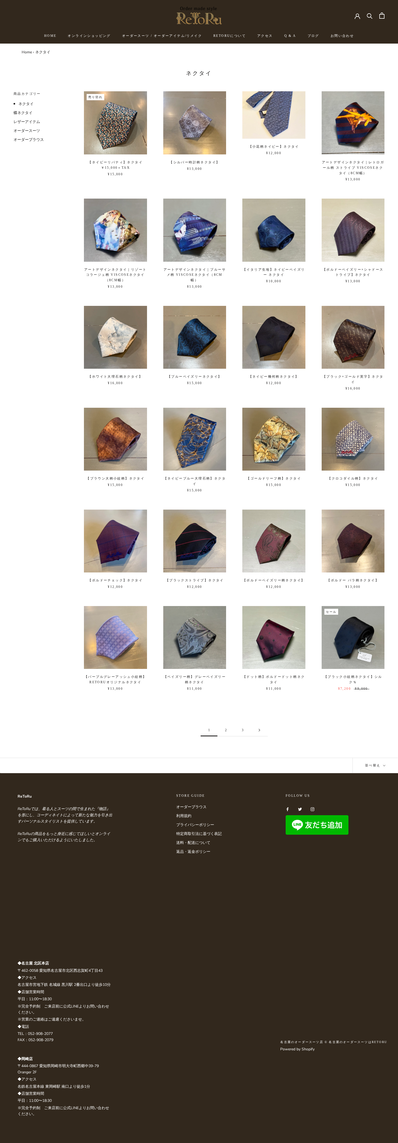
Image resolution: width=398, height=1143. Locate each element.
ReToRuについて (229, 36)
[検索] (370, 15)
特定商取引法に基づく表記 (199, 833)
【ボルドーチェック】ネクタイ (115, 580)
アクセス (265, 36)
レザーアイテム (27, 121)
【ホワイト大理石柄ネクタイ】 (115, 376)
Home (27, 52)
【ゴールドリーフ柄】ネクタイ (273, 478)
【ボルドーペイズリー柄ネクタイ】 (276, 580)
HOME (50, 36)
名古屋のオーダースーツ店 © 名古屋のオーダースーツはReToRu (333, 1042)
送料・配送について (193, 842)
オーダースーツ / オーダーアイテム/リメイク (162, 36)
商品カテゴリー (27, 94)
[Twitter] (300, 809)
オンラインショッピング (89, 36)
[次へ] (259, 730)
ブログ (313, 36)
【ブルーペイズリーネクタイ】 (194, 376)
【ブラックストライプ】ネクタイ (194, 580)
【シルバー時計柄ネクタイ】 (194, 162)
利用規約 (183, 815)
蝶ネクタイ (23, 112)
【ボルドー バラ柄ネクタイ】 (353, 580)
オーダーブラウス (29, 139)
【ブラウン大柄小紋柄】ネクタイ (115, 478)
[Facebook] (287, 809)
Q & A (290, 36)
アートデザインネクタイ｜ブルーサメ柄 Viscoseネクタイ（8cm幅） (195, 275)
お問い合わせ (342, 36)
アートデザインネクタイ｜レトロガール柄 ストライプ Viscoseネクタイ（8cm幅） (353, 167)
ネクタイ (26, 103)
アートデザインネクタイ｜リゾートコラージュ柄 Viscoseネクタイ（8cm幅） (115, 275)
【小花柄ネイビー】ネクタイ (274, 146)
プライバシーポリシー (195, 824)
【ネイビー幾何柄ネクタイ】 (274, 376)
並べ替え (373, 765)
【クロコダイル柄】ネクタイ (353, 478)
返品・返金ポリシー (193, 851)
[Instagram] (312, 809)
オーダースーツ (27, 130)
